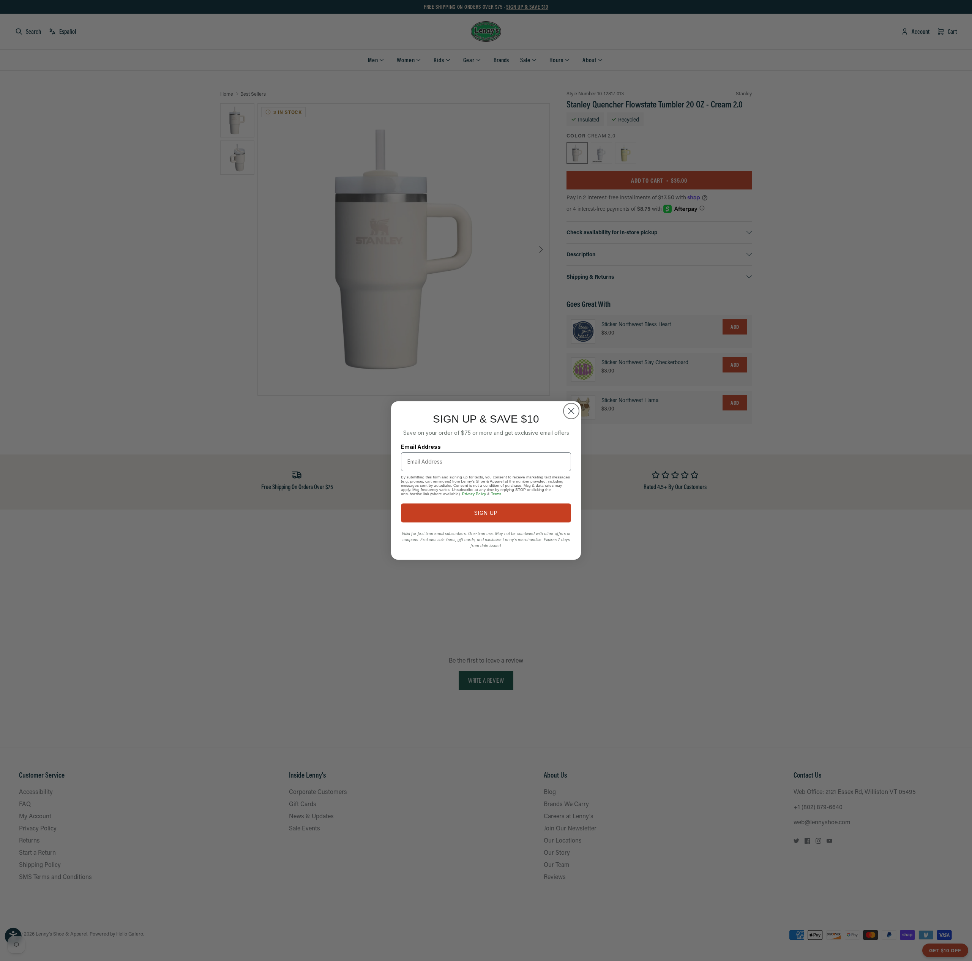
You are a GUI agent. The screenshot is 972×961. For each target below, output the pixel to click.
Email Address (421, 446)
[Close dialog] (571, 411)
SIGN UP (486, 513)
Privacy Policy (474, 494)
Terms (496, 494)
